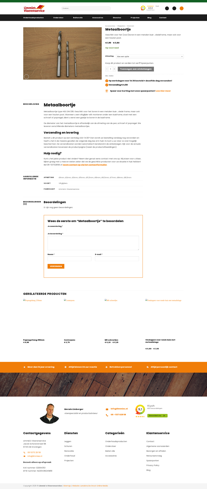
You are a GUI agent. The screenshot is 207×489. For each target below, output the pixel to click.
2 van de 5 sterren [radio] (51, 230)
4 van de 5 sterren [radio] (62, 230)
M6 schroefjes (111, 340)
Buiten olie (78, 18)
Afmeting (109, 56)
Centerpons (69, 340)
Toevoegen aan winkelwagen (136, 69)
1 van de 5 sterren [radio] (48, 230)
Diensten (117, 18)
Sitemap (67, 486)
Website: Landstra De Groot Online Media (90, 486)
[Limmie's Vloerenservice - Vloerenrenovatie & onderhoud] (40, 8)
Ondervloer (58, 18)
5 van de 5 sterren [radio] (70, 230)
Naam (51, 254)
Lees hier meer (163, 91)
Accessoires (97, 18)
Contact (163, 18)
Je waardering (55, 226)
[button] (167, 8)
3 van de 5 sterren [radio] (56, 230)
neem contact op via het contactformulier (85, 164)
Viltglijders (121, 26)
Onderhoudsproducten (33, 18)
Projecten (135, 18)
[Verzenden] (109, 8)
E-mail (99, 254)
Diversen (130, 26)
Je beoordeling (55, 233)
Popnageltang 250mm (33, 340)
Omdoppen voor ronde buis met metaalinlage (160, 341)
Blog (149, 18)
